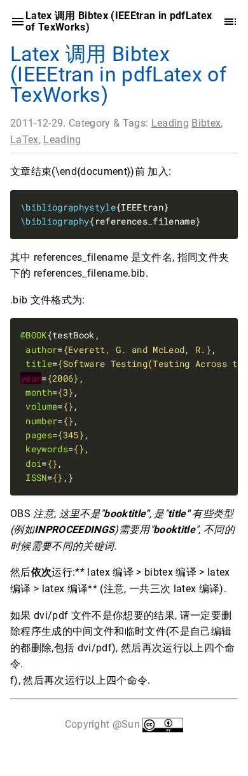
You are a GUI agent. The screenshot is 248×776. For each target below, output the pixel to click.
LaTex (24, 139)
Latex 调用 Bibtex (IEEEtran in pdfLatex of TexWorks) (118, 74)
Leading (170, 123)
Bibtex (206, 123)
